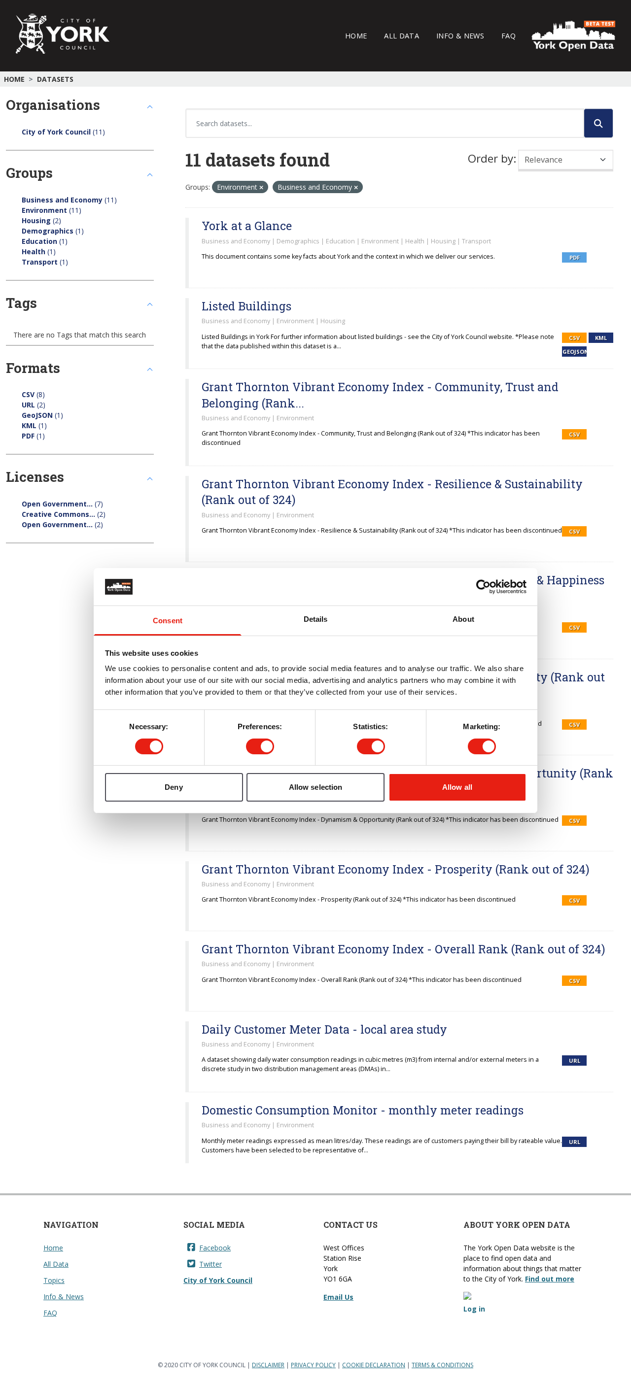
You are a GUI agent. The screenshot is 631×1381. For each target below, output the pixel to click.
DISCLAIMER (268, 1365)
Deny (173, 787)
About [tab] (463, 619)
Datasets (55, 79)
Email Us (338, 1297)
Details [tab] (316, 619)
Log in (474, 1309)
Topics (54, 1280)
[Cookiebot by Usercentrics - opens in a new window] (483, 586)
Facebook (215, 1247)
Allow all (457, 787)
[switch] (260, 746)
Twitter (210, 1264)
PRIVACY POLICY (313, 1365)
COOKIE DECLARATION (373, 1365)
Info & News (460, 35)
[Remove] (261, 187)
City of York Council (217, 1280)
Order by (490, 158)
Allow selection (316, 787)
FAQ (508, 35)
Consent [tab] (167, 620)
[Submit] (598, 123)
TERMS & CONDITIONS (442, 1365)
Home (356, 35)
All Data (401, 35)
